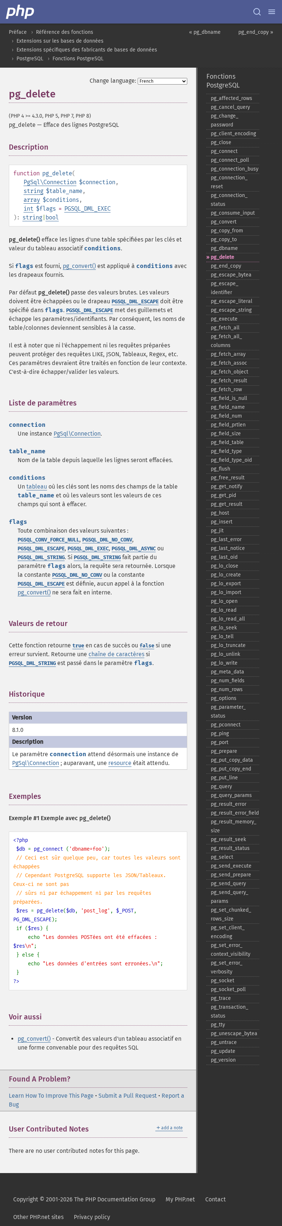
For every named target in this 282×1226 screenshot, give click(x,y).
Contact (215, 1199)
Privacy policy (92, 1217)
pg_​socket (222, 980)
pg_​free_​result (228, 478)
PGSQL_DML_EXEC (87, 208)
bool (52, 217)
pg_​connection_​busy (234, 169)
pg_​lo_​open (224, 601)
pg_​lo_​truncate (228, 645)
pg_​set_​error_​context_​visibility (230, 949)
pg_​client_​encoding (233, 134)
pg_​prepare (224, 751)
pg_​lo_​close (224, 566)
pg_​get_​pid (223, 495)
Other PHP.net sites (38, 1217)
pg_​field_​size (226, 433)
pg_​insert (221, 522)
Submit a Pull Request (127, 1095)
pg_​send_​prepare (231, 875)
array (32, 199)
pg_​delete (222, 257)
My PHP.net (180, 1199)
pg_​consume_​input (233, 213)
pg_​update (223, 1051)
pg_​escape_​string (231, 310)
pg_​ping (220, 733)
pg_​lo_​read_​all (228, 619)
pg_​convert (223, 222)
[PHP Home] (20, 12)
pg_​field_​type (226, 451)
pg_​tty (218, 1025)
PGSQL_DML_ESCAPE (135, 302)
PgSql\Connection (50, 182)
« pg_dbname (205, 32)
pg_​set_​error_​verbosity (226, 967)
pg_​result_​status (230, 848)
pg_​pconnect (226, 725)
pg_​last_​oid (224, 557)
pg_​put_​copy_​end (231, 769)
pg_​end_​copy (226, 266)
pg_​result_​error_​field (235, 813)
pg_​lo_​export (226, 583)
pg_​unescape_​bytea (234, 1033)
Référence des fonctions (64, 32)
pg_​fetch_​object (229, 372)
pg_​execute (224, 319)
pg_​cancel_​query (230, 107)
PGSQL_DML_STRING (41, 557)
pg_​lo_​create (226, 575)
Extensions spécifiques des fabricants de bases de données (87, 50)
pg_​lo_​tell (222, 636)
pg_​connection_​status (229, 199)
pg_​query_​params (231, 795)
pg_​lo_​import (226, 592)
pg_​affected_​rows (231, 98)
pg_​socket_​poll (228, 989)
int (28, 208)
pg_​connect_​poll (230, 160)
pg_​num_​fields (228, 681)
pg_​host (220, 513)
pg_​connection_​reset (229, 182)
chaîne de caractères (116, 654)
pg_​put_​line (224, 778)
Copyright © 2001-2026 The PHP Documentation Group (84, 1199)
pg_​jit (217, 531)
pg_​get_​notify (226, 486)
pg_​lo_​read (223, 610)
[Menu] (271, 11)
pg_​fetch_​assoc (229, 363)
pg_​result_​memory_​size (233, 826)
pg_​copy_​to (224, 239)
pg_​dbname (224, 248)
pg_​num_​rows (227, 689)
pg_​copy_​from (227, 231)
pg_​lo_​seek (224, 628)
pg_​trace (221, 998)
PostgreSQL (30, 59)
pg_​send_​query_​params (229, 896)
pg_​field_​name (228, 407)
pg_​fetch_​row (226, 389)
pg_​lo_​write (224, 663)
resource (119, 762)
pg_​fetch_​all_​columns (226, 341)
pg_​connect (224, 151)
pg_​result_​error (228, 804)
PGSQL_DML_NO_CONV (107, 540)
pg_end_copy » (255, 32)
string (33, 190)
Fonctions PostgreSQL (78, 59)
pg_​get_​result (226, 504)
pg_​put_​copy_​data (232, 760)
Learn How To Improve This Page (51, 1095)
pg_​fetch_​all (225, 328)
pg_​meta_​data (227, 672)
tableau (36, 486)
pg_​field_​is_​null (229, 398)
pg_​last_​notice (228, 548)
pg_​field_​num (226, 416)
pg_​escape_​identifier (224, 288)
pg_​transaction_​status (229, 1011)
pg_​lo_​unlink (225, 654)
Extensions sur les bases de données (60, 41)
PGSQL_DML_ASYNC (134, 549)
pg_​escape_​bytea (231, 275)
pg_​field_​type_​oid (231, 460)
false (147, 646)
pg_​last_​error (226, 539)
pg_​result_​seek (228, 839)
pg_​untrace (224, 1042)
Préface (18, 32)
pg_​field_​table (227, 442)
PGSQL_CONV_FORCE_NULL (48, 540)
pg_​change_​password (224, 120)
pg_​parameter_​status (228, 711)
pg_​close (221, 142)
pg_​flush (220, 469)
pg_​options (223, 698)
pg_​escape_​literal (231, 301)
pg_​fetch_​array (228, 354)
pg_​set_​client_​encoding (228, 932)
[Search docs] (257, 11)
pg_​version (223, 1060)
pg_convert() (79, 265)
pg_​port (219, 742)
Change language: (113, 80)
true (78, 646)
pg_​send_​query (228, 883)
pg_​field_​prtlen (228, 425)
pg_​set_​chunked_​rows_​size (231, 914)
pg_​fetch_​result (229, 381)
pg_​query (221, 786)
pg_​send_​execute (231, 866)
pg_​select (222, 857)
